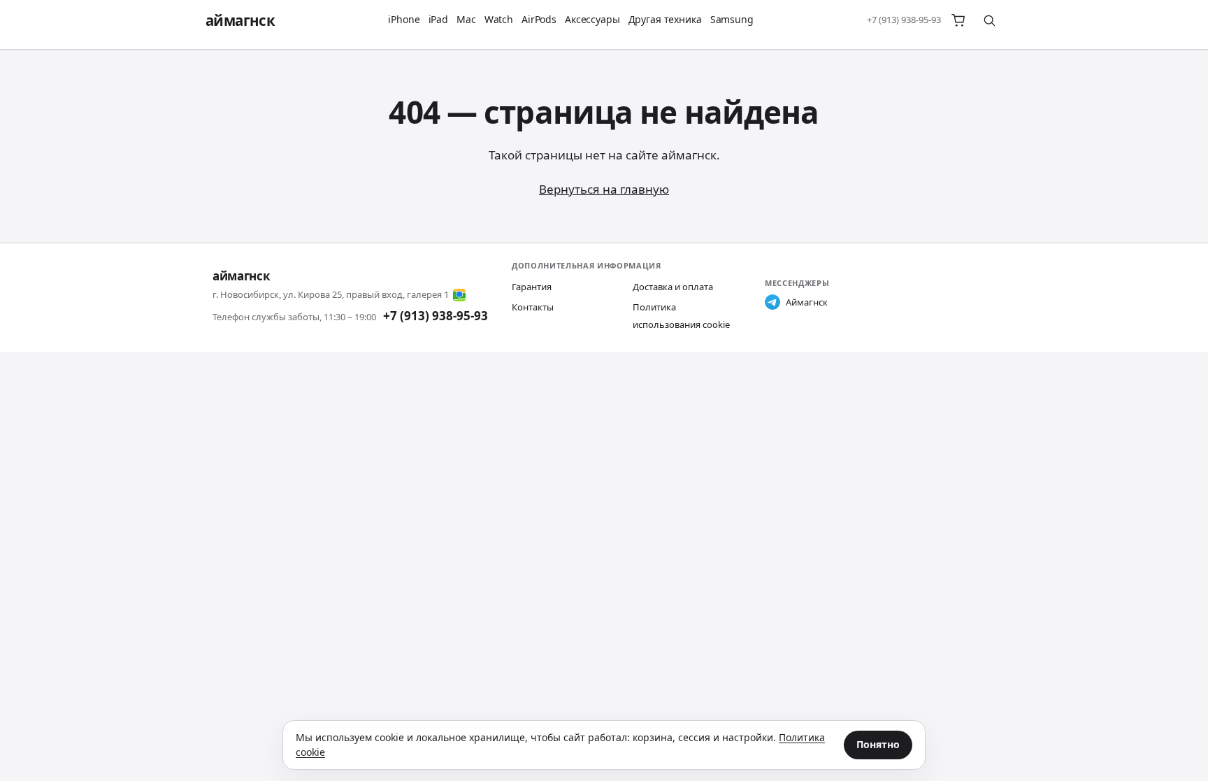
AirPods (539, 19)
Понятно (878, 744)
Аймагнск (807, 302)
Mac (466, 19)
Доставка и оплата (673, 286)
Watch (498, 19)
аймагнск (240, 20)
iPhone (403, 19)
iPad (438, 19)
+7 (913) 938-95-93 (904, 19)
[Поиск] (989, 20)
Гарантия (532, 286)
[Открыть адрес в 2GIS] (459, 295)
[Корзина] (958, 20)
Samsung (732, 19)
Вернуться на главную (604, 189)
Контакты (533, 307)
